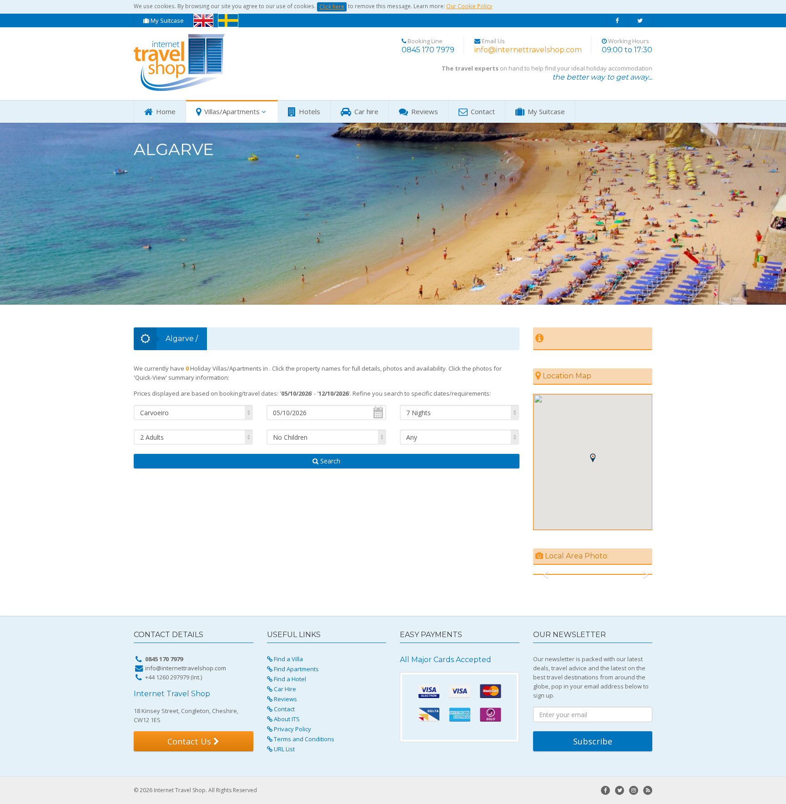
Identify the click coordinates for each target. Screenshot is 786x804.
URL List (283, 749)
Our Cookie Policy (469, 6)
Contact (482, 111)
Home (165, 111)
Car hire (365, 111)
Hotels (308, 111)
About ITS (286, 719)
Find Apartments (295, 669)
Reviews (423, 111)
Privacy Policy (291, 729)
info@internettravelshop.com (528, 49)
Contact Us (190, 741)
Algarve (180, 338)
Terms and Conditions (303, 739)
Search (329, 461)
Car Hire (284, 689)
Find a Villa (287, 659)
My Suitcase (166, 20)
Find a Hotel (289, 679)
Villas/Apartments (231, 111)
